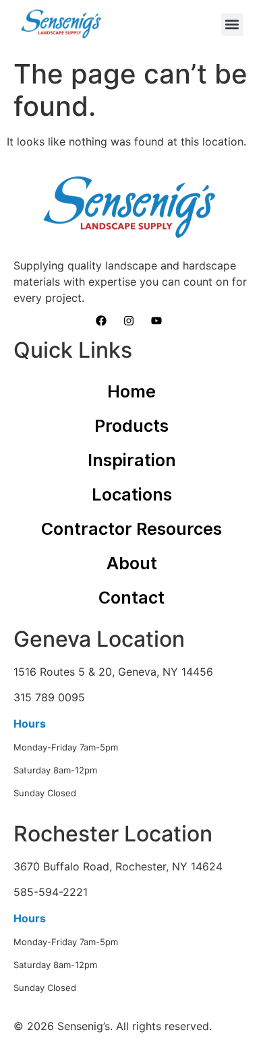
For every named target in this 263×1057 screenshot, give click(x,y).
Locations (132, 494)
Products (131, 426)
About (132, 563)
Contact (131, 597)
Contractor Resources (131, 529)
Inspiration (132, 460)
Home (131, 391)
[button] (232, 24)
